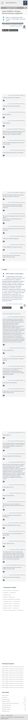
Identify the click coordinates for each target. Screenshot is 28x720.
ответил (7, 303)
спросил (4, 24)
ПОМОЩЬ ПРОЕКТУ (4, 718)
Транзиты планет (6, 701)
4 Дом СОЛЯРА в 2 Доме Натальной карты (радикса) (12, 685)
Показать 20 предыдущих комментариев (12, 313)
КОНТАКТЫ (16, 717)
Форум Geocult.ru (11, 2)
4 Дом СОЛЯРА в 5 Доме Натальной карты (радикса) (12, 679)
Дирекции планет (6, 711)
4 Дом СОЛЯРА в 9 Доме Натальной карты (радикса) (12, 670)
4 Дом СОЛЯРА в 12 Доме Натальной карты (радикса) (13, 666)
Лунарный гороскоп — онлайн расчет (11, 603)
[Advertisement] (14, 48)
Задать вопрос (11, 8)
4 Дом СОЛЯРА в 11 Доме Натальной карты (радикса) (13, 668)
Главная (3, 715)
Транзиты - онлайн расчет (9, 597)
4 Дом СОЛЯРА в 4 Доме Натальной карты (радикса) (12, 681)
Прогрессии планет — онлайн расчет (11, 605)
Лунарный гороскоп (6, 707)
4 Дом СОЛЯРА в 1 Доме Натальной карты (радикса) (12, 687)
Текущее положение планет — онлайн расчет (13, 610)
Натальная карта (6, 699)
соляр (4, 23)
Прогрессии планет (6, 709)
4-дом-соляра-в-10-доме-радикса (17, 23)
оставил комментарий (12, 95)
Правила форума (9, 715)
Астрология (4, 697)
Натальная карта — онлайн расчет (11, 590)
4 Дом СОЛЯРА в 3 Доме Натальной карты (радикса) (12, 683)
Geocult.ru (12, 717)
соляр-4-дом (8, 23)
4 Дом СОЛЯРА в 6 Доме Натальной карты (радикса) (12, 677)
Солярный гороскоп (18, 26)
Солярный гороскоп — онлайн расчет (11, 601)
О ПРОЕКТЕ (21, 717)
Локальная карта (7, 594)
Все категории (5, 695)
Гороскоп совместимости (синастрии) (11, 599)
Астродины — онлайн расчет (9, 592)
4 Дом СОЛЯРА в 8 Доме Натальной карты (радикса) (12, 672)
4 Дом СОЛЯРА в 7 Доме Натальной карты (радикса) (12, 675)
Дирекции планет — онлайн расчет (11, 607)
